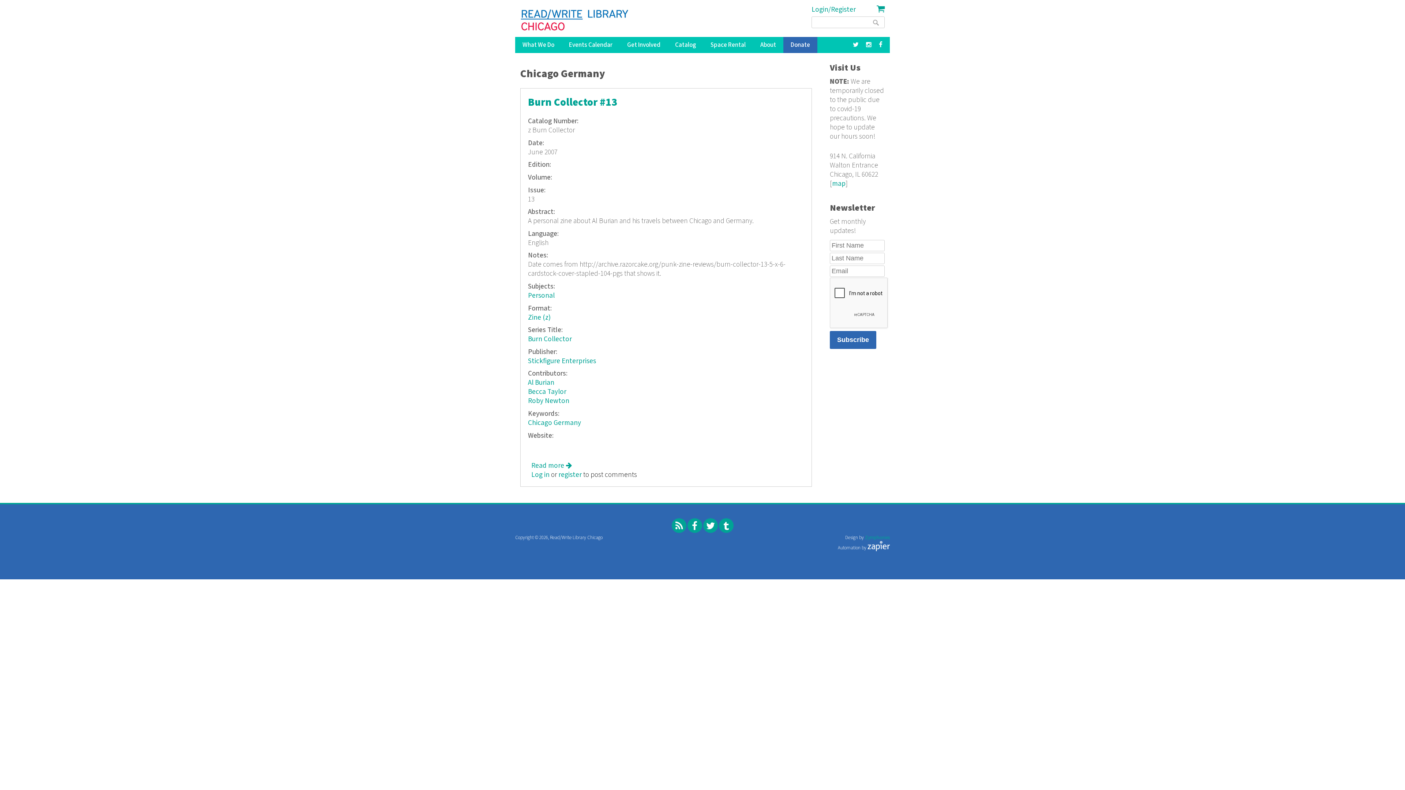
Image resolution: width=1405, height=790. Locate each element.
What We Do (538, 45)
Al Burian (541, 382)
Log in (540, 474)
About (768, 45)
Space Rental (728, 45)
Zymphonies (877, 538)
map (839, 183)
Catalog (685, 45)
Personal (541, 295)
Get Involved (643, 45)
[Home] (575, 20)
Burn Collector (550, 339)
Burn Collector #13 (572, 102)
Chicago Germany (554, 423)
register (570, 474)
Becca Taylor (547, 391)
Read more (551, 465)
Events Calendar (590, 45)
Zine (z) (539, 317)
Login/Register (834, 9)
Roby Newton (548, 401)
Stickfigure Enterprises (562, 361)
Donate (800, 45)
